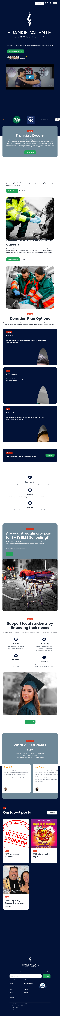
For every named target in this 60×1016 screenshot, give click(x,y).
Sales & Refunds (16, 1013)
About (11, 989)
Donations (12, 997)
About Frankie (30, 152)
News (11, 995)
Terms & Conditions (17, 1009)
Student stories (12, 191)
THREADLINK (23, 1005)
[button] (31, 3)
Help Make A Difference (15, 51)
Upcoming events (13, 259)
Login (54, 3)
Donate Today (24, 940)
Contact (11, 992)
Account (26, 992)
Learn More (50, 455)
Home (11, 986)
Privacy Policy (27, 979)
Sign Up (26, 989)
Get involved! (30, 722)
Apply (9, 554)
